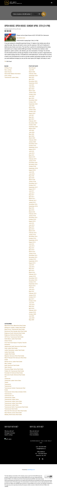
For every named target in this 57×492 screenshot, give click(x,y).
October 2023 (32, 94)
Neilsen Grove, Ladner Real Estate (13, 361)
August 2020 (32, 128)
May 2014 (31, 248)
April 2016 (31, 210)
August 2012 (32, 285)
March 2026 (32, 72)
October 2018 (32, 166)
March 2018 (32, 179)
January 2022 (32, 109)
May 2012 (31, 291)
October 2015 (32, 219)
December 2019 (33, 143)
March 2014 (32, 251)
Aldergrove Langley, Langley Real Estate (15, 327)
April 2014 (31, 249)
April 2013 (31, 270)
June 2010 (31, 304)
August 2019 (32, 149)
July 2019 (31, 151)
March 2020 (32, 138)
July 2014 (31, 244)
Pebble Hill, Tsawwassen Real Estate (14, 371)
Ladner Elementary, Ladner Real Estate (14, 350)
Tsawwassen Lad (9, 395)
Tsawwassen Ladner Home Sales (13, 401)
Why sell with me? (34, 431)
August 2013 (32, 263)
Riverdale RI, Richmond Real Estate (14, 373)
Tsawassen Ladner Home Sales (13, 380)
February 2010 (32, 310)
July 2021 (31, 115)
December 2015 (33, 217)
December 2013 (33, 255)
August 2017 (32, 189)
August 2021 (32, 113)
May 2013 (31, 268)
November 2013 (33, 257)
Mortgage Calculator (10, 433)
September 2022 (33, 104)
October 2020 (32, 124)
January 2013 (32, 276)
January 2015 (32, 234)
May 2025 (31, 77)
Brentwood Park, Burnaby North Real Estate (16, 331)
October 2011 (32, 297)
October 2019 (32, 145)
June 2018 (31, 174)
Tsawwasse (8, 384)
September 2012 (33, 284)
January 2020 (32, 142)
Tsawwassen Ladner (10, 397)
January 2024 (32, 92)
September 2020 (33, 126)
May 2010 (31, 306)
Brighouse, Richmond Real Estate (13, 335)
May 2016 (31, 208)
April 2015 (31, 229)
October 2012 (32, 282)
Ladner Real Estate (9, 352)
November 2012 (33, 280)
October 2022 (32, 102)
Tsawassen (7, 378)
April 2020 (31, 136)
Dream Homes (8, 340)
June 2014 (31, 246)
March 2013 (32, 272)
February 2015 (32, 232)
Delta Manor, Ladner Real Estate (13, 339)
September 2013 (33, 261)
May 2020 (31, 134)
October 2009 (32, 314)
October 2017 (32, 185)
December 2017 (33, 183)
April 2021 (31, 119)
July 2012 (31, 287)
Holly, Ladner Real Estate (11, 348)
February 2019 (32, 159)
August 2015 (32, 221)
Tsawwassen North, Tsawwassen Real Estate (16, 407)
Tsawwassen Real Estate (11, 409)
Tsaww (6, 382)
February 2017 (32, 200)
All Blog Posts (8, 68)
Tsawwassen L (8, 393)
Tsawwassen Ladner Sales (11, 77)
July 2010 (31, 302)
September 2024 (33, 83)
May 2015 (31, 227)
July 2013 (31, 265)
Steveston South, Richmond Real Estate (15, 375)
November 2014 (33, 236)
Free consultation (34, 435)
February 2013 (32, 274)
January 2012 (32, 295)
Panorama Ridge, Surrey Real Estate (14, 369)
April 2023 (31, 98)
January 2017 (32, 202)
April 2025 (31, 79)
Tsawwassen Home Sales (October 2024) (15, 392)
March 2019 (32, 157)
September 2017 (33, 187)
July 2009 (31, 316)
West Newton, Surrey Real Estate (13, 412)
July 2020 (31, 130)
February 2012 (32, 293)
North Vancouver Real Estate (12, 365)
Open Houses (8, 72)
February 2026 (32, 73)
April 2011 (31, 299)
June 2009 (31, 318)
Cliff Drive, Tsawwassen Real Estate (14, 337)
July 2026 (31, 70)
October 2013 (32, 259)
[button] (39, 459)
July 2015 (31, 223)
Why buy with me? (9, 431)
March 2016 (32, 212)
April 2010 (31, 308)
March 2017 (32, 198)
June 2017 (31, 193)
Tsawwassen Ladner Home (12, 399)
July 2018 (31, 172)
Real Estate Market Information (13, 73)
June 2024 (31, 87)
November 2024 (33, 81)
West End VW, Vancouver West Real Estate (16, 411)
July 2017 (31, 191)
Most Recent (32, 68)
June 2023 (31, 96)
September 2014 (33, 240)
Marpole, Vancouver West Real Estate (14, 356)
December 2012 (33, 278)
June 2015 (31, 225)
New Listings (8, 70)
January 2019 (32, 160)
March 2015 (32, 230)
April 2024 (31, 89)
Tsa (5, 376)
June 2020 (31, 132)
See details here (21, 38)
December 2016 (33, 204)
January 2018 (32, 181)
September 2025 (33, 75)
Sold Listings (8, 75)
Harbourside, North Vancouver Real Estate (15, 346)
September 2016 (33, 206)
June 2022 (31, 106)
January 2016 (32, 215)
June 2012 (31, 289)
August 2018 (32, 170)
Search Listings (9, 435)
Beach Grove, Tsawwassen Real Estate (15, 329)
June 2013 (31, 267)
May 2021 (31, 117)
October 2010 (32, 301)
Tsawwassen (8, 386)
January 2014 (32, 253)
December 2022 (33, 100)
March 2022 (32, 107)
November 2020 (33, 123)
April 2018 (31, 178)
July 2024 (31, 85)
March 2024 (32, 90)
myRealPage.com (31, 469)
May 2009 (31, 320)
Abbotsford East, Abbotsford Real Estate (15, 325)
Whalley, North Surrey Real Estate (13, 414)
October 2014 (32, 238)
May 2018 (31, 176)
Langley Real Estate (10, 354)
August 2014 (32, 242)
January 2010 (32, 312)
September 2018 (33, 168)
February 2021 (32, 121)
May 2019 (31, 155)
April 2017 (31, 196)
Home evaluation (34, 433)
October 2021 (32, 111)
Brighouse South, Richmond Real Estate (15, 333)
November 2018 (33, 164)
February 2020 (32, 140)
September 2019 (33, 147)
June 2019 (31, 153)
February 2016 (32, 213)
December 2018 (33, 162)
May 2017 (31, 195)
